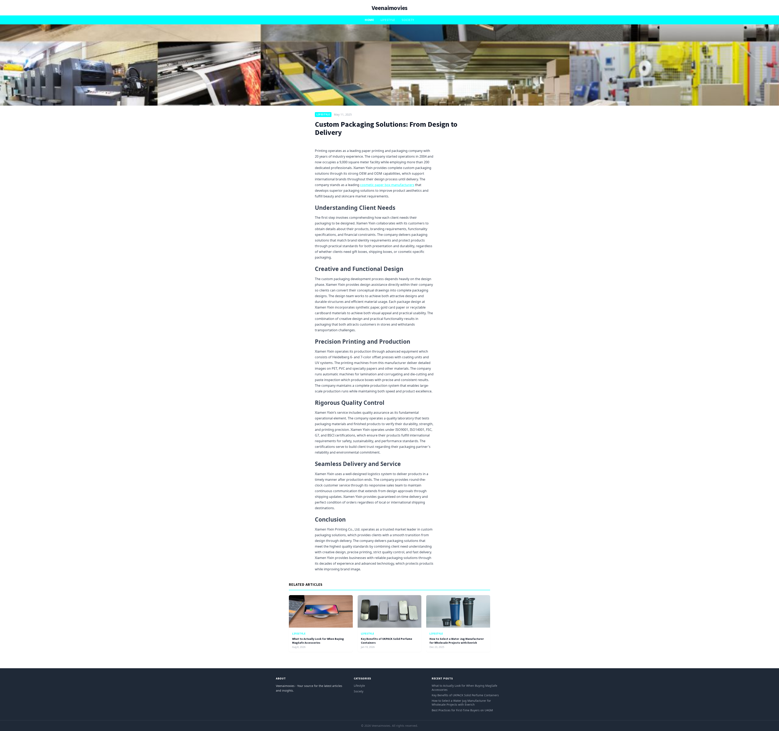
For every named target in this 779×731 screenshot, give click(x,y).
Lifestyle (388, 20)
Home (369, 20)
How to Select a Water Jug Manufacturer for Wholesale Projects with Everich (456, 640)
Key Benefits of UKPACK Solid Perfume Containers (465, 695)
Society (408, 20)
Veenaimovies (390, 8)
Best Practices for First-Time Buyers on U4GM (462, 710)
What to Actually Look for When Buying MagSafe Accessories (318, 640)
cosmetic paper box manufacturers (387, 185)
